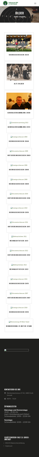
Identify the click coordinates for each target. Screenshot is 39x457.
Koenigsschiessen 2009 (19, 184)
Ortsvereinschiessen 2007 (18, 297)
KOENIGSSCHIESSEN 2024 (19, 55)
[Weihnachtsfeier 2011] (19, 236)
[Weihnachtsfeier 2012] (19, 265)
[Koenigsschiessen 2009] (19, 179)
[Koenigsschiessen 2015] (19, 279)
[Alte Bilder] (19, 64)
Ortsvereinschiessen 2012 (19, 255)
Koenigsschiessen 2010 (19, 212)
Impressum (8, 446)
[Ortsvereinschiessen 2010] (19, 194)
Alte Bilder (19, 83)
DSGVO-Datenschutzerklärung (14, 443)
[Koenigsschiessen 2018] (19, 307)
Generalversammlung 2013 (19, 127)
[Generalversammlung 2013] (19, 122)
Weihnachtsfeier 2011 (19, 240)
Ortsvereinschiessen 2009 (19, 155)
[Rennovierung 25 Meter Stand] (19, 322)
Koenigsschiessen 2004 (19, 141)
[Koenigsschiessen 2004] (19, 137)
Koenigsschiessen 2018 (19, 312)
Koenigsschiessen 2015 (19, 283)
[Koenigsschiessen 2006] (19, 165)
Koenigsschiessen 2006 (19, 169)
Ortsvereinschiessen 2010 (19, 198)
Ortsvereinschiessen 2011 (19, 226)
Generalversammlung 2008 (18, 112)
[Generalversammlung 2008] (19, 93)
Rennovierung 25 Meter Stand (19, 326)
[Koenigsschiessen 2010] (19, 208)
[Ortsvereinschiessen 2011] (19, 222)
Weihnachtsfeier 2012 (19, 269)
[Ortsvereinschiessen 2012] (19, 250)
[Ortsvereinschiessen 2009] (19, 151)
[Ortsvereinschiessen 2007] (19, 293)
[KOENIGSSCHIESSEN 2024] (19, 35)
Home (16, 17)
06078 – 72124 (11, 399)
